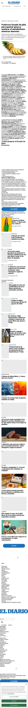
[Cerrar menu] (1, 616)
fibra (22, 196)
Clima (1, 658)
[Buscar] (2, 622)
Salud (2, 575)
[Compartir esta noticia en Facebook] (7, 64)
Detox (24, 196)
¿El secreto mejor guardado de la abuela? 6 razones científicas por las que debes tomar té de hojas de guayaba (17, 254)
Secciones (3, 635)
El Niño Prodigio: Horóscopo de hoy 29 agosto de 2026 (18, 302)
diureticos (22, 198)
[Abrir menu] (2, 3)
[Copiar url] (5, 69)
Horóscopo (3, 633)
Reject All (14, 701)
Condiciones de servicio (7, 214)
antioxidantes (16, 196)
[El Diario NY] (14, 3)
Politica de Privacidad (7, 598)
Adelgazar (9, 195)
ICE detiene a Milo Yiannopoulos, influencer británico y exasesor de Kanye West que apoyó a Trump (16, 319)
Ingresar (10, 625)
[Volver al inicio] (14, 608)
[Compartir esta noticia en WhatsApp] (3, 64)
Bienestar (14, 233)
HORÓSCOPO (5, 591)
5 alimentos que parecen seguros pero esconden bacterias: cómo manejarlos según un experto (17, 270)
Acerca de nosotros (6, 595)
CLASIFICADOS (5, 585)
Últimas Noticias (4, 631)
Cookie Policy (11, 693)
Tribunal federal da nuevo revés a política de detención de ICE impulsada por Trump (16, 349)
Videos (2, 634)
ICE (24, 6)
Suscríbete (4, 625)
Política (2, 640)
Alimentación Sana (14, 198)
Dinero (1, 652)
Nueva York (13, 329)
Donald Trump (17, 6)
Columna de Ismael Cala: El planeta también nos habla (18, 237)
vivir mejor (10, 196)
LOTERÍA (3, 593)
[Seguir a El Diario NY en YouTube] (14, 556)
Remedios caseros (17, 195)
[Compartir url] (3, 72)
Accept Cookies (14, 705)
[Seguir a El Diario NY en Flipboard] (3, 560)
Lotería (2, 656)
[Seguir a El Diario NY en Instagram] (10, 556)
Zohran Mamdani (6, 6)
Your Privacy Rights (14, 696)
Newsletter (3, 626)
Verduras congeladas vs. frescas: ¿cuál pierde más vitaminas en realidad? (13, 468)
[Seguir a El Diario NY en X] (7, 556)
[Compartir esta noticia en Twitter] (10, 64)
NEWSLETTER (5, 586)
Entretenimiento (5, 573)
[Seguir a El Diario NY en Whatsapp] (10, 560)
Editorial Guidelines (6, 599)
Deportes (3, 574)
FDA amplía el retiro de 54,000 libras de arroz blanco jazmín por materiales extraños (17, 287)
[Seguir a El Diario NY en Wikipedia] (7, 560)
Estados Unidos (5, 569)
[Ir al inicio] (14, 550)
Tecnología (4, 581)
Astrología (14, 298)
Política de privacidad (11, 213)
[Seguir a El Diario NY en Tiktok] (18, 556)
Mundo (3, 570)
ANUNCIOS (4, 594)
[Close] (26, 684)
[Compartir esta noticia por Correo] (14, 64)
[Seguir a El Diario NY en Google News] (21, 556)
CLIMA (3, 590)
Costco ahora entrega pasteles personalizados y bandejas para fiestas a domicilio (12, 492)
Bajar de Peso (5, 194)
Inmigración (12, 344)
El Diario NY (3, 21)
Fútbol (1, 646)
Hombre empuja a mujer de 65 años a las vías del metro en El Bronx (18, 334)
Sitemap (3, 601)
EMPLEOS (4, 587)
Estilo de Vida (11, 21)
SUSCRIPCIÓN (5, 589)
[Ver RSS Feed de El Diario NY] (14, 560)
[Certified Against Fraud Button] (6, 603)
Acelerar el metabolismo (7, 199)
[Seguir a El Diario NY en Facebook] (3, 556)
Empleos (2, 630)
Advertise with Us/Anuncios (8, 597)
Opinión (3, 582)
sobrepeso (4, 196)
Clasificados (3, 629)
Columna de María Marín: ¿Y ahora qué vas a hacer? (19, 222)
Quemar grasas (5, 198)
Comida (16, 21)
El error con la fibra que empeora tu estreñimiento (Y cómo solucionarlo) (13, 538)
